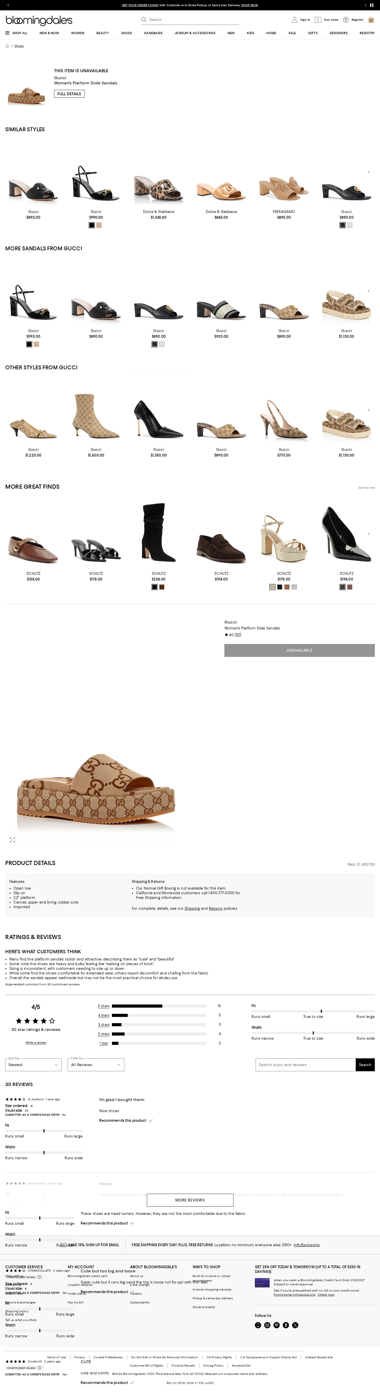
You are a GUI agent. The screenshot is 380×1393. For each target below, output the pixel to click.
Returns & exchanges (20, 1302)
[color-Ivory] (349, 225)
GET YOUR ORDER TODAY (140, 5)
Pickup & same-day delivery (213, 1298)
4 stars (104, 1015)
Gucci (60, 77)
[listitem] (190, 5)
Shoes (19, 46)
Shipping (192, 908)
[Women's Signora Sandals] (96, 172)
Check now (326, 1294)
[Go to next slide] (365, 5)
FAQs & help (14, 1293)
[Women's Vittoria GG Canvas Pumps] (33, 410)
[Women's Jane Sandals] (221, 291)
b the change (139, 1285)
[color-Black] (91, 225)
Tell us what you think (20, 1320)
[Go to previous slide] (8, 5)
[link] (33, 214)
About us (136, 1276)
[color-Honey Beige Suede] (287, 587)
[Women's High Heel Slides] (159, 172)
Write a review (36, 1042)
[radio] (91, 225)
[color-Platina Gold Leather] (272, 587)
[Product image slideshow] (96, 733)
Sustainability (140, 1302)
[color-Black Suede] (279, 587)
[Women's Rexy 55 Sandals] (284, 172)
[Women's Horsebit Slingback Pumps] (284, 410)
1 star (104, 1043)
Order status (77, 1293)
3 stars (104, 1025)
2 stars (104, 1034)
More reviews (190, 1200)
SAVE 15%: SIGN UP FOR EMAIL (94, 1245)
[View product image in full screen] (12, 840)
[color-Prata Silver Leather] (294, 587)
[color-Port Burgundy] (349, 587)
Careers (136, 1293)
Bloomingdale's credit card (88, 1276)
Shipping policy (16, 1311)
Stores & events (204, 1307)
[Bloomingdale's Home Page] (39, 21)
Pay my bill (75, 1302)
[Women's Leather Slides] (221, 172)
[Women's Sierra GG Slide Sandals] (33, 172)
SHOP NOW (249, 5)
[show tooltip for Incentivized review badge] (38, 1277)
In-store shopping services (212, 1289)
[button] (96, 733)
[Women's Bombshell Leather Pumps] (159, 410)
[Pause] (372, 5)
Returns (216, 908)
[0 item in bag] (371, 19)
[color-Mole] (99, 225)
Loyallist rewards (80, 1285)
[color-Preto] (154, 587)
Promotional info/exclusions (295, 1294)
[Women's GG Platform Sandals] (346, 291)
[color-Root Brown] (161, 587)
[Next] (368, 172)
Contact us (13, 1285)
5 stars (104, 1006)
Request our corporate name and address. (236, 1374)
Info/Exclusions (307, 1245)
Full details (69, 94)
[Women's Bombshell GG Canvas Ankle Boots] (96, 410)
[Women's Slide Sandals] (346, 172)
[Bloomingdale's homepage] (7, 46)
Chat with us (14, 1276)
